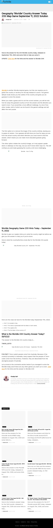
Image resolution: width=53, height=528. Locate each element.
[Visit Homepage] (9, 2)
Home (28, 521)
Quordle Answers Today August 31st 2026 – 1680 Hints (39, 463)
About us (17, 521)
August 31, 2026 (12, 442)
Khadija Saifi (8, 19)
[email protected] (41, 383)
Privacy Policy (34, 521)
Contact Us (23, 521)
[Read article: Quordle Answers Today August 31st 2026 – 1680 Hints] (39, 454)
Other (25, 19)
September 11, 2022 (18, 19)
